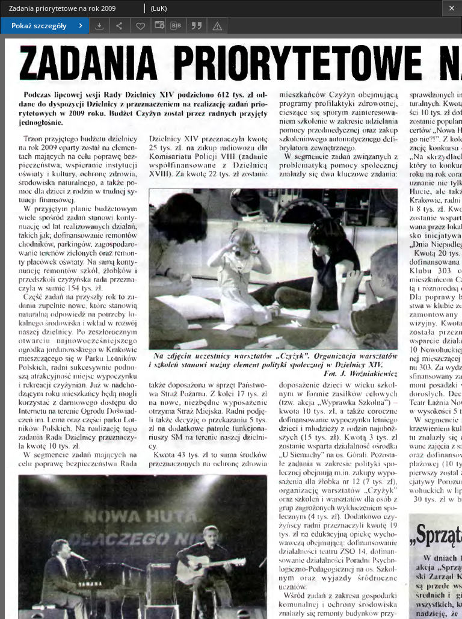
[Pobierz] (99, 25)
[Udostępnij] (119, 25)
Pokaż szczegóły (38, 25)
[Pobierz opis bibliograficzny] (175, 25)
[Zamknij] (452, 8)
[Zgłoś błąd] (217, 25)
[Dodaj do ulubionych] (141, 25)
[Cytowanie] (196, 25)
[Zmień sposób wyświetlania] (158, 25)
